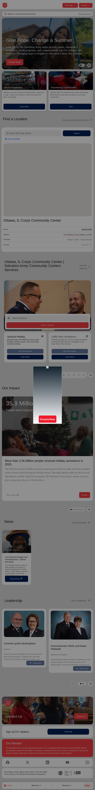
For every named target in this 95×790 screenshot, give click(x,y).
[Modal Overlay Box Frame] (47, 395)
